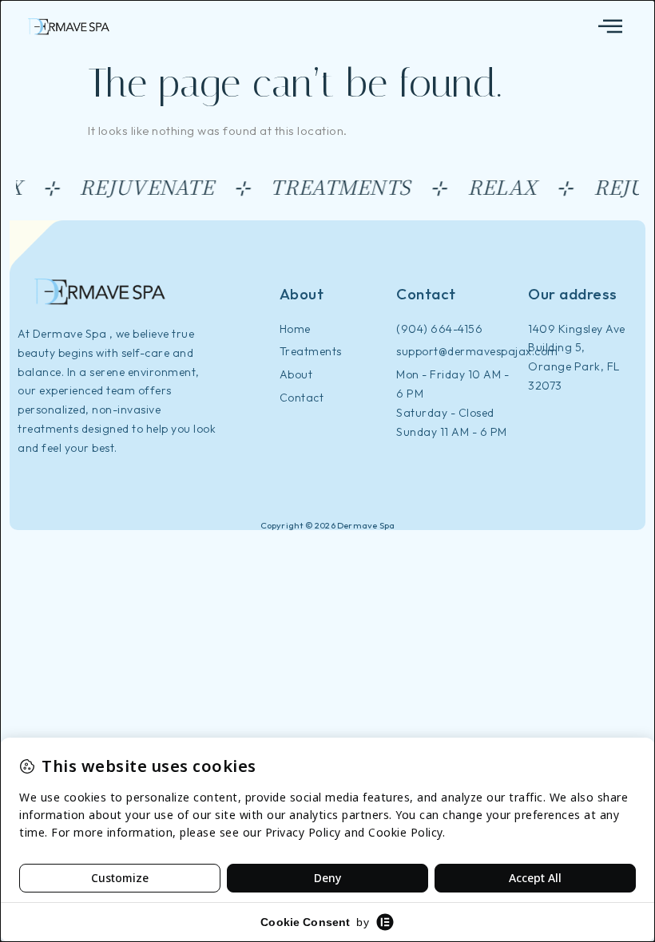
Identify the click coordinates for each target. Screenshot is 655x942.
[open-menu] (610, 27)
